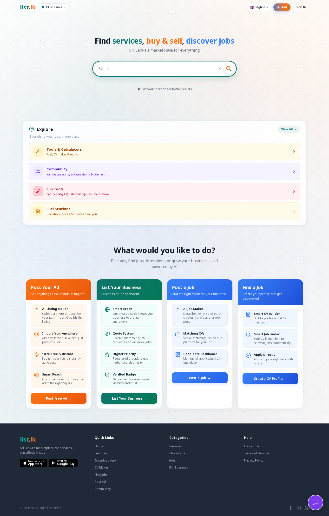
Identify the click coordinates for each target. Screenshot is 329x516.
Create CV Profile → (270, 378)
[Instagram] (298, 508)
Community (103, 489)
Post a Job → (200, 377)
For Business (178, 467)
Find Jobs (101, 474)
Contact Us (251, 446)
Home (99, 446)
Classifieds (177, 453)
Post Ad (100, 481)
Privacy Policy (253, 460)
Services (175, 446)
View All (287, 129)
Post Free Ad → (59, 398)
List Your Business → (129, 398)
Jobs (172, 460)
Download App (105, 460)
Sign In (301, 7)
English (258, 7)
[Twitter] (307, 508)
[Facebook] (290, 508)
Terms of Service (256, 453)
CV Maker (101, 467)
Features (101, 453)
